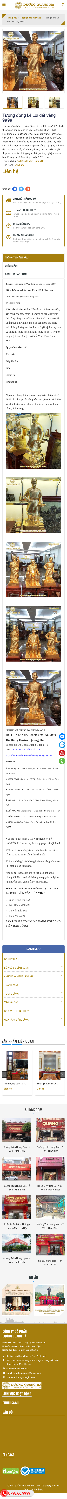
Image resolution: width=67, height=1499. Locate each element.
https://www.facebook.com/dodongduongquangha (29, 755)
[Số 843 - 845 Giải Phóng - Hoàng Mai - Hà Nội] (16, 1207)
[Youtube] (62, 753)
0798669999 (23, 1368)
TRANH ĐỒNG (11, 985)
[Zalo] (62, 744)
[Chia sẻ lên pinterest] (27, 189)
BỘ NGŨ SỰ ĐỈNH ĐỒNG (16, 968)
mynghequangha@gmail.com (27, 1373)
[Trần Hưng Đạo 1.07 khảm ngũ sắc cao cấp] (17, 1065)
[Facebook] (62, 736)
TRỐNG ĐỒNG (11, 1002)
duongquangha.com (25, 1377)
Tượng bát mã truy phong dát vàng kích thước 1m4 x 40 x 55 (47, 1083)
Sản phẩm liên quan (18, 1041)
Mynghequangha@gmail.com (26, 749)
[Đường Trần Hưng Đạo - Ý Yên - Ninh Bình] (16, 1130)
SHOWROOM (33, 1109)
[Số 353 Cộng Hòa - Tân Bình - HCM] (50, 1244)
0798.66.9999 (19, 1493)
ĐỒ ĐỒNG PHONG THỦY (16, 1011)
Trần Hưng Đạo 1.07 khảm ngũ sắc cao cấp (15, 1083)
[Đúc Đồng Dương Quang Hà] (34, 5)
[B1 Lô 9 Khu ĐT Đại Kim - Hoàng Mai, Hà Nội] (50, 1168)
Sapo (40, 1489)
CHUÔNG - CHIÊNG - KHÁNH (18, 976)
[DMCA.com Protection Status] (10, 1471)
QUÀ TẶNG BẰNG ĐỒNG (16, 1019)
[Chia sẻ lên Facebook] (14, 189)
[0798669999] (62, 761)
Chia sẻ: (6, 189)
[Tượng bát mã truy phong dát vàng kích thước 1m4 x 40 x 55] (50, 1065)
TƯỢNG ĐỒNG (11, 993)
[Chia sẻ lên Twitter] (21, 189)
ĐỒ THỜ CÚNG (11, 959)
